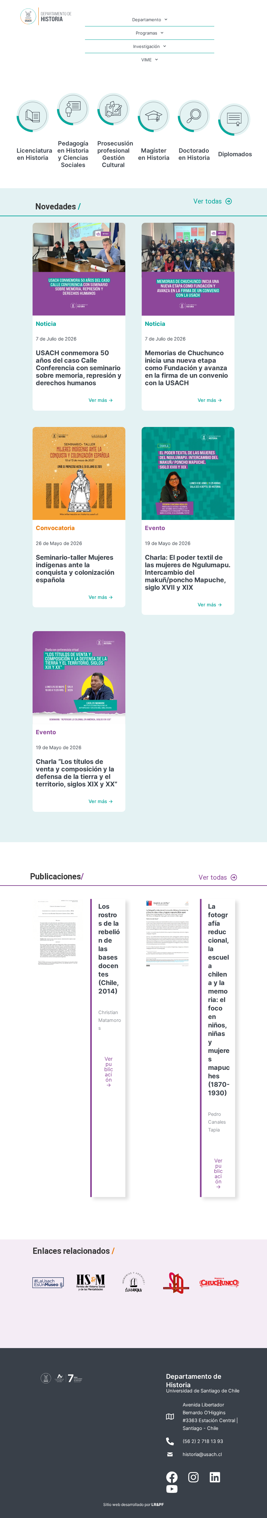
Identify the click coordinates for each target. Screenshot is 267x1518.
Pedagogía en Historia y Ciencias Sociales (73, 154)
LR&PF (157, 1504)
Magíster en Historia (153, 154)
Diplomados (235, 154)
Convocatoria (55, 527)
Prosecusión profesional (115, 147)
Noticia (46, 323)
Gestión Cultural (113, 161)
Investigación (146, 46)
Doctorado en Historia (194, 154)
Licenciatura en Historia (34, 154)
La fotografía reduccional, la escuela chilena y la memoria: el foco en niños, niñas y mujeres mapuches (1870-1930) (219, 1000)
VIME (146, 59)
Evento (155, 527)
